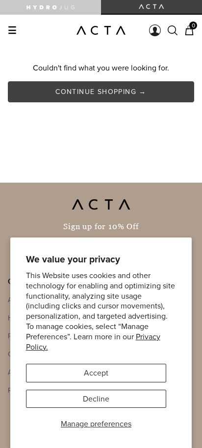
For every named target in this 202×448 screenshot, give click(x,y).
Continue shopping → (101, 91)
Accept (96, 372)
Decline (96, 398)
